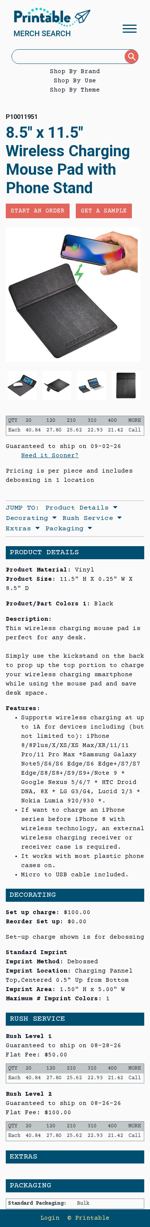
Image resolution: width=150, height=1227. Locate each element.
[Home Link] (51, 23)
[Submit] (131, 57)
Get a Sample (104, 210)
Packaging (66, 529)
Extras (20, 529)
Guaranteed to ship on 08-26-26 (63, 1103)
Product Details (79, 508)
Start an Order (38, 210)
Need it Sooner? (50, 455)
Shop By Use (75, 80)
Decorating (29, 518)
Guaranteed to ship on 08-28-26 (63, 1045)
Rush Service (89, 518)
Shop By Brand (75, 71)
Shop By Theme (75, 90)
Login (50, 1218)
